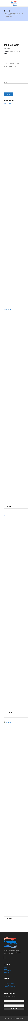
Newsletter (9, 993)
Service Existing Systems (9, 983)
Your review (7, 69)
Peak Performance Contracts (10, 986)
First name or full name (8, 998)
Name (5, 82)
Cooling (5, 969)
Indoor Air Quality (7, 970)
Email (5, 87)
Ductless (11, 51)
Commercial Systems (8, 982)
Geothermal (6, 972)
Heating (5, 967)
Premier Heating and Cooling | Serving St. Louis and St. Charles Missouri (13, 14)
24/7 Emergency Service (9, 985)
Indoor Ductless (17, 51)
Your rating (6, 66)
